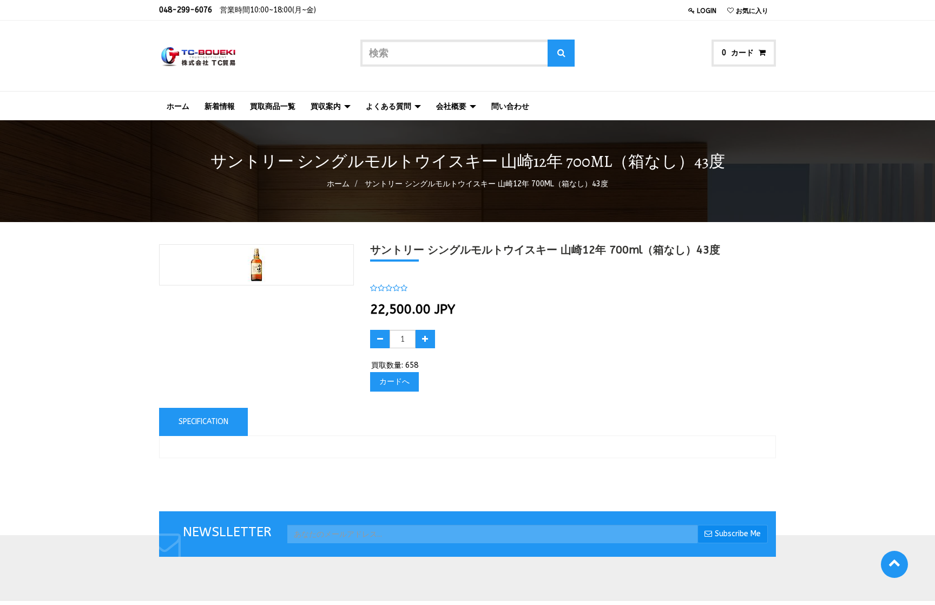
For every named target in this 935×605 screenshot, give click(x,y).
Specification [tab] (203, 421)
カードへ (394, 381)
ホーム (338, 183)
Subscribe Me (738, 533)
